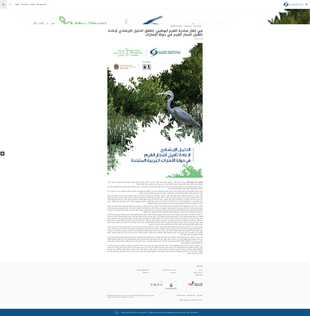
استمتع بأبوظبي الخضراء (143, 270)
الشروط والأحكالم (180, 295)
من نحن (201, 270)
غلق (117, 312)
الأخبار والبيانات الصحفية (176, 26)
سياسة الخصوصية (191, 295)
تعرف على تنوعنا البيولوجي (169, 270)
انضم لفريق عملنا (41, 4)
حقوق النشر (200, 295)
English (17, 4)
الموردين (32, 4)
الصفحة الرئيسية (197, 26)
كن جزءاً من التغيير (198, 272)
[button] (2, 154)
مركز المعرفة (146, 272)
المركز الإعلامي (187, 26)
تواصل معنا (25, 4)
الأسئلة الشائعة (199, 275)
